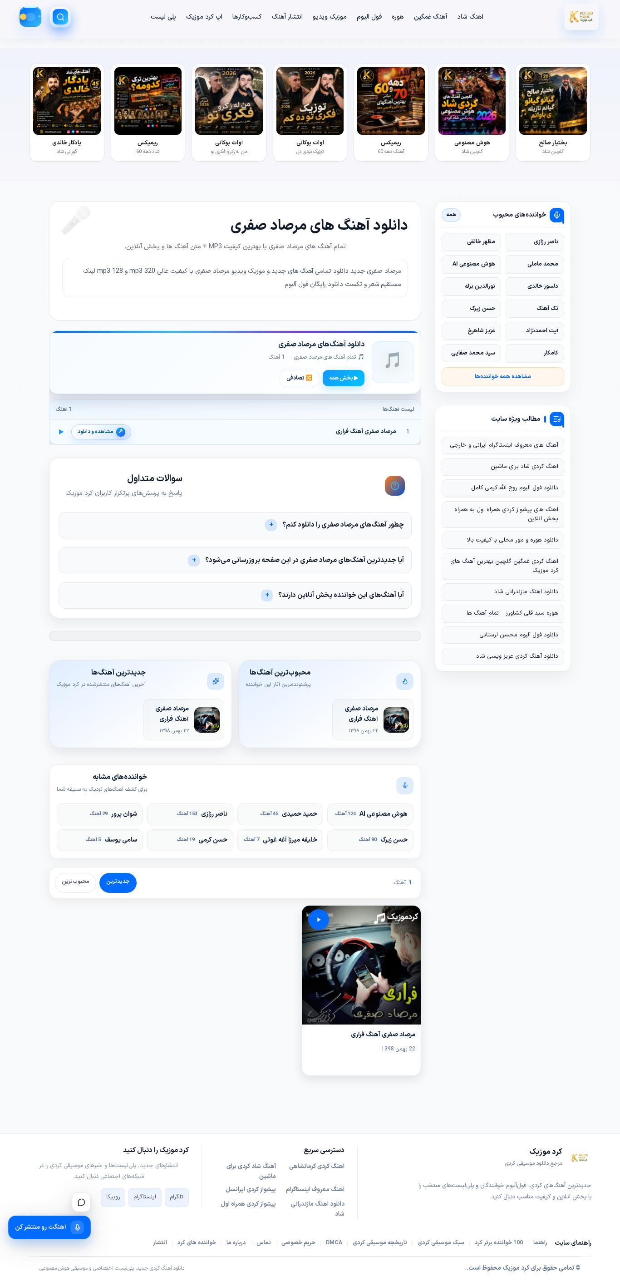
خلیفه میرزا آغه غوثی (280, 840)
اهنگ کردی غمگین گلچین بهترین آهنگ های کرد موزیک (504, 566)
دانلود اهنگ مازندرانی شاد (526, 591)
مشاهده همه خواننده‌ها (503, 376)
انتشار (160, 1243)
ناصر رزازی (202, 814)
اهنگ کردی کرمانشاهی (316, 1166)
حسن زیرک (383, 840)
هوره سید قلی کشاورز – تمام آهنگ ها (512, 613)
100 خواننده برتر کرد (499, 1243)
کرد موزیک (515, 1268)
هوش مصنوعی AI (371, 814)
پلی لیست (163, 17)
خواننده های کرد (196, 1243)
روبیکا (113, 1197)
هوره (398, 17)
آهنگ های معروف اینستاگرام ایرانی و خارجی (504, 445)
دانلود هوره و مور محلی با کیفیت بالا (512, 540)
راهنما (540, 1243)
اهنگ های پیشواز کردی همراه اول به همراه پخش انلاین (506, 514)
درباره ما (236, 1243)
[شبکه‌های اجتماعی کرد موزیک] (81, 1202)
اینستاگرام (145, 1197)
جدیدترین (118, 881)
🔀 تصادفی (299, 378)
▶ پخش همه (343, 378)
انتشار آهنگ (287, 17)
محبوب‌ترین (75, 881)
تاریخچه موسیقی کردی (380, 1243)
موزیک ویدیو (330, 17)
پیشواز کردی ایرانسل (251, 1189)
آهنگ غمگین (430, 17)
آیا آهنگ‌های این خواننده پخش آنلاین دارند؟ (341, 595)
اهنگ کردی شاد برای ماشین (524, 466)
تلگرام (176, 1197)
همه (451, 215)
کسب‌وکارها (247, 17)
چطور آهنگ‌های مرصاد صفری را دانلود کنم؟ (343, 525)
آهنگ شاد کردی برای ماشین (251, 1171)
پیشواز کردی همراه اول (248, 1204)
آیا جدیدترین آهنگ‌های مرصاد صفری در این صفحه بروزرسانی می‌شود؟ (304, 560)
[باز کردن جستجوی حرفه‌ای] (60, 17)
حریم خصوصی (298, 1243)
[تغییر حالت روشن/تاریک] (30, 17)
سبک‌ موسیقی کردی (441, 1243)
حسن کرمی (202, 840)
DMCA (334, 1243)
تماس (263, 1243)
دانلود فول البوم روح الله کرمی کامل (514, 488)
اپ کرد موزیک (204, 17)
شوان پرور (113, 814)
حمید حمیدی (289, 814)
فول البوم (369, 17)
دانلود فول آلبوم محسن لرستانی (518, 635)
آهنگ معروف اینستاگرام (315, 1189)
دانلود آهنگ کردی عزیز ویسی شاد (517, 656)
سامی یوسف (111, 840)
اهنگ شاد (470, 17)
